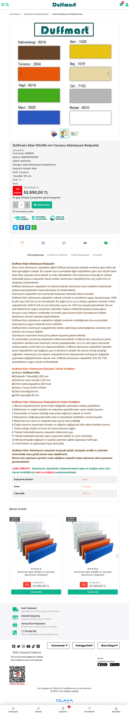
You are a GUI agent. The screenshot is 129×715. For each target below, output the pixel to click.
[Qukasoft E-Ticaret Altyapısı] (64, 701)
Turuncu (87, 486)
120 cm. (86, 493)
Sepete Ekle (43, 204)
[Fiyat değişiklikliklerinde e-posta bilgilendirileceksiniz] (106, 243)
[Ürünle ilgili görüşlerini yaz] (64, 243)
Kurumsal (58, 645)
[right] (117, 556)
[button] (21, 74)
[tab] (35, 255)
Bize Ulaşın (108, 645)
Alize (85, 479)
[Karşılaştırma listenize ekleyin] (85, 243)
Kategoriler (83, 645)
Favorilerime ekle (24, 211)
